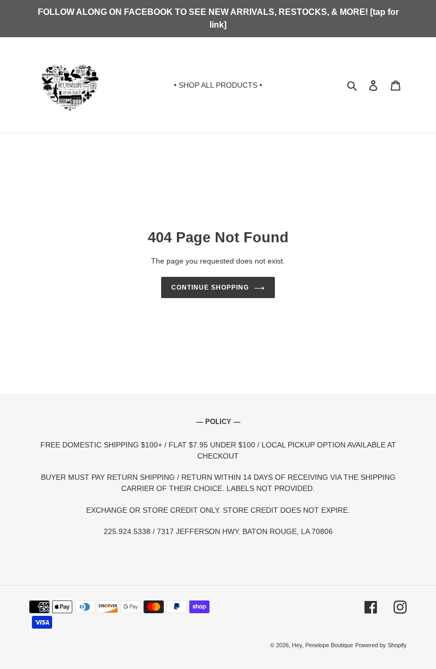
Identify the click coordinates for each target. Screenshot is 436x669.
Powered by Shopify (381, 645)
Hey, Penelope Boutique (322, 645)
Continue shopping (209, 287)
